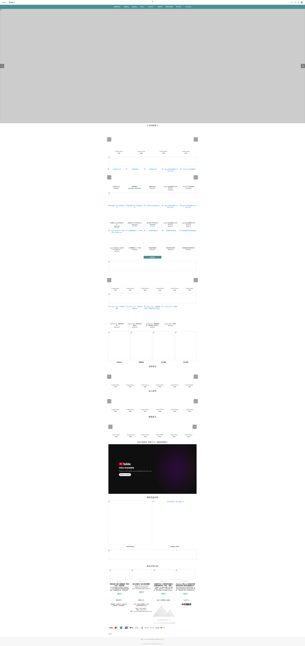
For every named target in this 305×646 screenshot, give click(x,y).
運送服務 (113, 604)
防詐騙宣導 (121, 605)
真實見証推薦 (169, 7)
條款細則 (115, 605)
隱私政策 (124, 604)
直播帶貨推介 (117, 7)
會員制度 (160, 7)
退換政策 (118, 604)
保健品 (142, 7)
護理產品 (126, 7)
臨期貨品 (134, 7)
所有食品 (150, 7)
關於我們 (178, 7)
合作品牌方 (188, 7)
